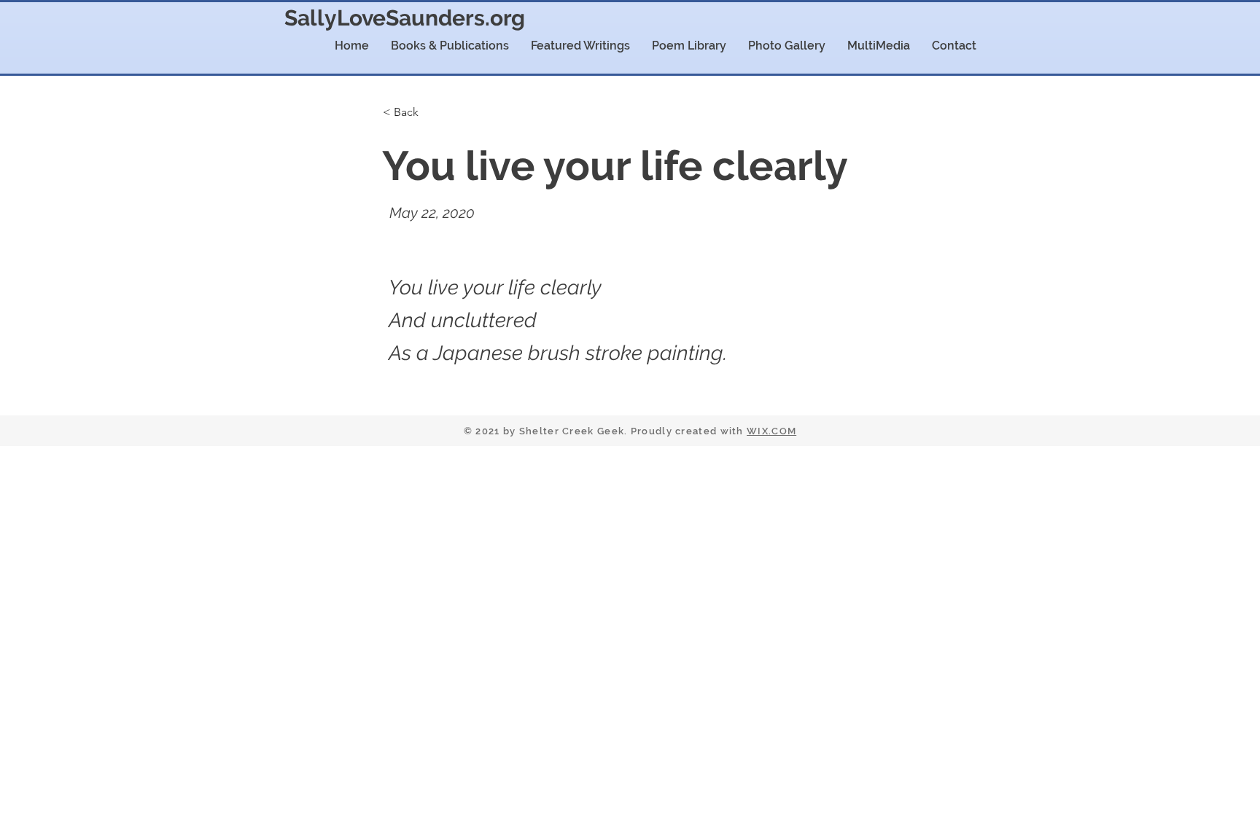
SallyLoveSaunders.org (404, 18)
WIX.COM (771, 431)
